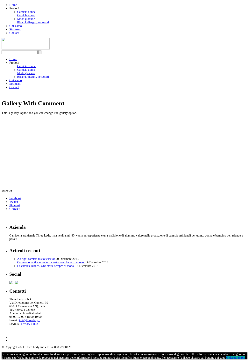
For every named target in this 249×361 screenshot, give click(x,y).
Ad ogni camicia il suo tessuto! (36, 258)
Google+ (14, 208)
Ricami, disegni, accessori (33, 22)
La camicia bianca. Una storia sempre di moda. (46, 265)
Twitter (13, 201)
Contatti (14, 32)
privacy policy (30, 323)
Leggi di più (237, 357)
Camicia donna (26, 11)
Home (13, 4)
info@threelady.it (29, 320)
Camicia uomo (26, 15)
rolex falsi (15, 327)
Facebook (15, 198)
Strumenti (15, 29)
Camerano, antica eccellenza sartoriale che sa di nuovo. (51, 262)
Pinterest (14, 205)
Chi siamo (15, 25)
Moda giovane (26, 18)
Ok (228, 357)
